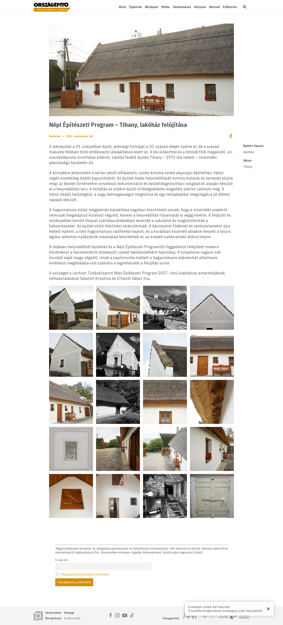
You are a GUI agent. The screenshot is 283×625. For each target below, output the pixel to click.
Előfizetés (230, 7)
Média (165, 7)
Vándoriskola (182, 7)
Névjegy (69, 612)
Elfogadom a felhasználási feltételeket (84, 574)
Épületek (135, 7)
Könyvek (200, 7)
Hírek (122, 7)
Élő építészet (53, 618)
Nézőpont (151, 7)
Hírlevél (214, 7)
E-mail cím (61, 560)
